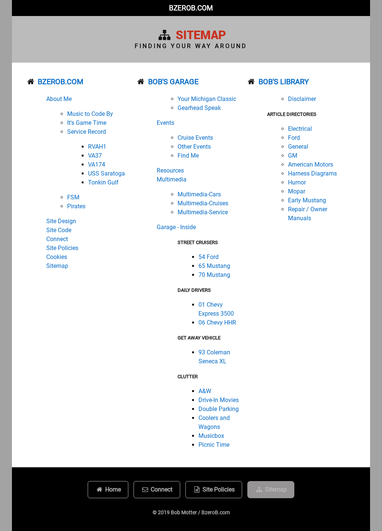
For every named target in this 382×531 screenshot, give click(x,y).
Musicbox (211, 435)
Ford (294, 137)
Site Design (61, 221)
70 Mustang (214, 274)
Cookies (56, 256)
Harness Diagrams (312, 173)
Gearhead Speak (199, 107)
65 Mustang (214, 265)
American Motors (310, 164)
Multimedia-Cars (199, 194)
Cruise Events (195, 137)
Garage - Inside (176, 227)
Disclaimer (302, 98)
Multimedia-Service (203, 212)
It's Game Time (86, 122)
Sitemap (57, 265)
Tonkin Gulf (103, 182)
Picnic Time (213, 444)
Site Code (58, 230)
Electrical (300, 128)
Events (165, 122)
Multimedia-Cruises (203, 203)
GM (292, 155)
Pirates (76, 206)
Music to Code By (90, 113)
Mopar (296, 191)
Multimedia (172, 179)
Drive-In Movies (218, 400)
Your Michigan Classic (207, 98)
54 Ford (208, 256)
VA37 (95, 155)
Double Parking (218, 409)
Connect (57, 239)
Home (112, 489)
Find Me (188, 155)
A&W (204, 391)
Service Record (86, 131)
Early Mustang (307, 200)
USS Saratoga (106, 173)
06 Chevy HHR (217, 322)
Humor (297, 182)
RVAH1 (97, 146)
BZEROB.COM (191, 8)
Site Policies (62, 248)
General (298, 146)
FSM (73, 197)
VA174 (96, 164)
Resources (170, 170)
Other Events (194, 146)
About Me (59, 98)
